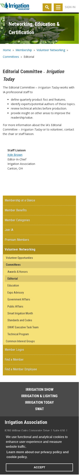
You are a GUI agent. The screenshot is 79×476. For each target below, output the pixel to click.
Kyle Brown (14, 155)
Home (7, 50)
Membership (24, 50)
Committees (11, 57)
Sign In (70, 7)
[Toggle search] (47, 7)
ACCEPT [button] (39, 467)
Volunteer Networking (51, 50)
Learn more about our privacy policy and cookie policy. (37, 454)
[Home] (15, 7)
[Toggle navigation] (58, 7)
